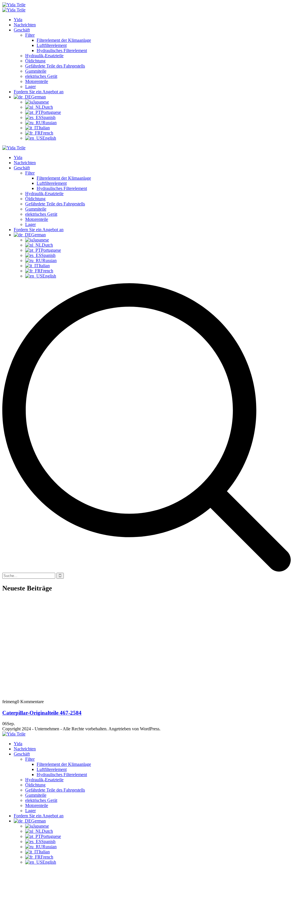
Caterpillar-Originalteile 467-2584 (42, 713)
